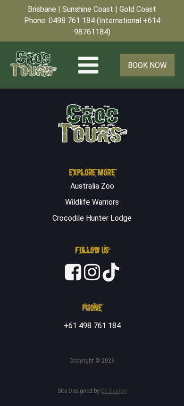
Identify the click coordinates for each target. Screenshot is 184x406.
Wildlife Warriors (92, 202)
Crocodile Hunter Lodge (92, 218)
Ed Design (114, 391)
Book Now (147, 65)
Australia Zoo (92, 186)
